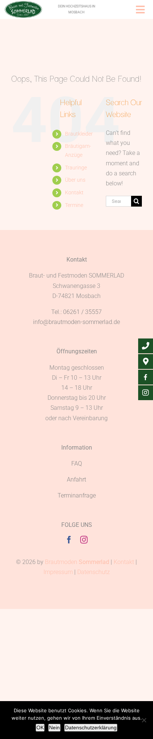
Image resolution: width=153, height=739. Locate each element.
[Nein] (143, 720)
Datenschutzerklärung (91, 727)
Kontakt (74, 192)
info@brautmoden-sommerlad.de (76, 321)
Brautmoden (77, 561)
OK (40, 727)
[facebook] (69, 540)
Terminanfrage (77, 495)
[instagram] (84, 540)
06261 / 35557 (82, 311)
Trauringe (76, 168)
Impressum (58, 572)
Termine (74, 205)
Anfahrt (76, 479)
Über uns (75, 180)
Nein (54, 727)
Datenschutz (93, 572)
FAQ (76, 463)
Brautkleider (79, 134)
